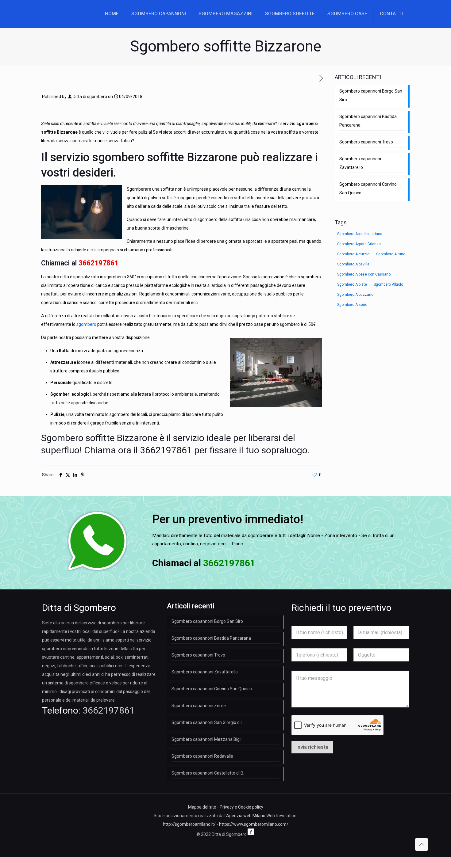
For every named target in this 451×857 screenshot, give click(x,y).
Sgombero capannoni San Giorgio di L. (208, 722)
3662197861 (98, 263)
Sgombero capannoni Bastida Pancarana (368, 121)
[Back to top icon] (421, 844)
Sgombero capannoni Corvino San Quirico (368, 188)
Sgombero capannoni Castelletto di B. (208, 773)
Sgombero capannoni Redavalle (202, 756)
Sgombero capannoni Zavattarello (360, 163)
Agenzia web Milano (245, 815)
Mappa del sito (202, 807)
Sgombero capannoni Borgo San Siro (370, 95)
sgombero (86, 324)
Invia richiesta (312, 747)
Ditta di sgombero (90, 96)
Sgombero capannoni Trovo (366, 141)
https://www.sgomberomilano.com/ (253, 824)
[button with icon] (251, 831)
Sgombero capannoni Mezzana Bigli (206, 739)
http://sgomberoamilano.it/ (189, 824)
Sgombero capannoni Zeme (199, 705)
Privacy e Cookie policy (241, 807)
